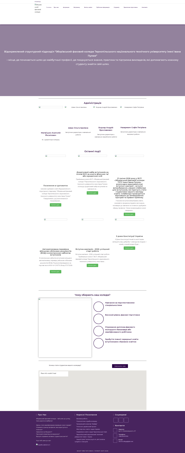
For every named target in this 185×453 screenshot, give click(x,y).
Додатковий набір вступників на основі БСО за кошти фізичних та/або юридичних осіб (92, 174)
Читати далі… (55, 205)
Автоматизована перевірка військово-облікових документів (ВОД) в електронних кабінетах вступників (55, 252)
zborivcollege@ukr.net (126, 441)
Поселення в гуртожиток (55, 186)
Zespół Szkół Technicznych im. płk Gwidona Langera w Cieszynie (90, 440)
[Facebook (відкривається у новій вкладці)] (143, 2)
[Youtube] (126, 420)
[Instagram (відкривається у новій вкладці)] (145, 2)
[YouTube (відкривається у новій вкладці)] (147, 2)
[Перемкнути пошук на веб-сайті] (150, 7)
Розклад (37, 1)
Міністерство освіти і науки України (88, 429)
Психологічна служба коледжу (86, 421)
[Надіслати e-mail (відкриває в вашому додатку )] (149, 2)
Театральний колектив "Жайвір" (86, 424)
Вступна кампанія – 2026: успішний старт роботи (92, 250)
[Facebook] (116, 420)
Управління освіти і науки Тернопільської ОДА (91, 432)
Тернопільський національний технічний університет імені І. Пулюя (89, 435)
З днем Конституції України (129, 236)
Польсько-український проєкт (86, 426)
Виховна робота (81, 418)
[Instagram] (121, 420)
